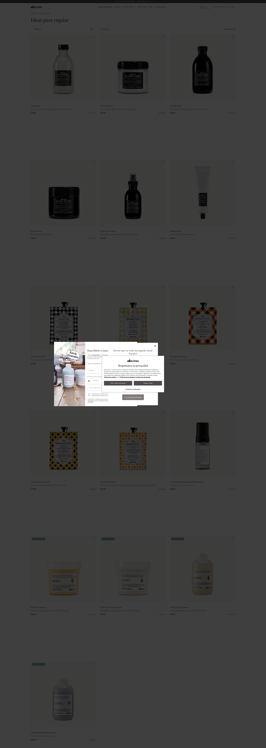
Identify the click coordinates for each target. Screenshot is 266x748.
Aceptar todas (148, 383)
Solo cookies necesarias (118, 383)
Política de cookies (110, 377)
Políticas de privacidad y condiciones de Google (135, 377)
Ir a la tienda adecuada (133, 397)
